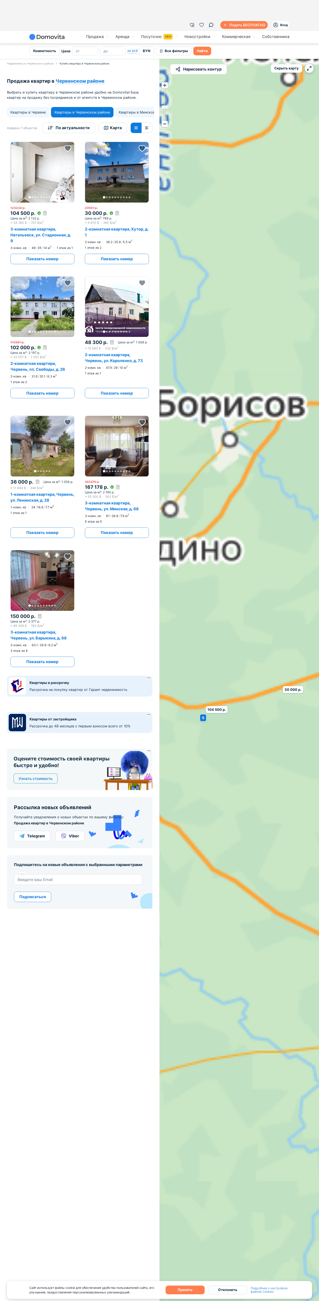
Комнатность (44, 51)
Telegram (36, 836)
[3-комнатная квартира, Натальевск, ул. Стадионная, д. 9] (42, 203)
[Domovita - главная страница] (46, 37)
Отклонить (227, 1290)
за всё (132, 50)
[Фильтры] (192, 25)
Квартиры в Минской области (144, 112)
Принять (185, 1290)
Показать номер (42, 259)
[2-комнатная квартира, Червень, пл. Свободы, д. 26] (42, 337)
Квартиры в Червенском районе (82, 112)
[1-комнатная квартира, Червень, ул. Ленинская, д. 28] (42, 476)
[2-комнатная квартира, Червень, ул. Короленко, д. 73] (116, 337)
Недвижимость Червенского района (30, 63)
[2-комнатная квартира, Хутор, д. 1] (116, 203)
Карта (116, 127)
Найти (202, 51)
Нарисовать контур (202, 69)
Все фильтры (176, 51)
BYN (146, 51)
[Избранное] (201, 25)
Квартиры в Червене (28, 112)
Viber (74, 836)
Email (21, 874)
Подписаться (32, 896)
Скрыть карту (286, 68)
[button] (42, 172)
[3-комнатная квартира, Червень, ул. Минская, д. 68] (116, 476)
